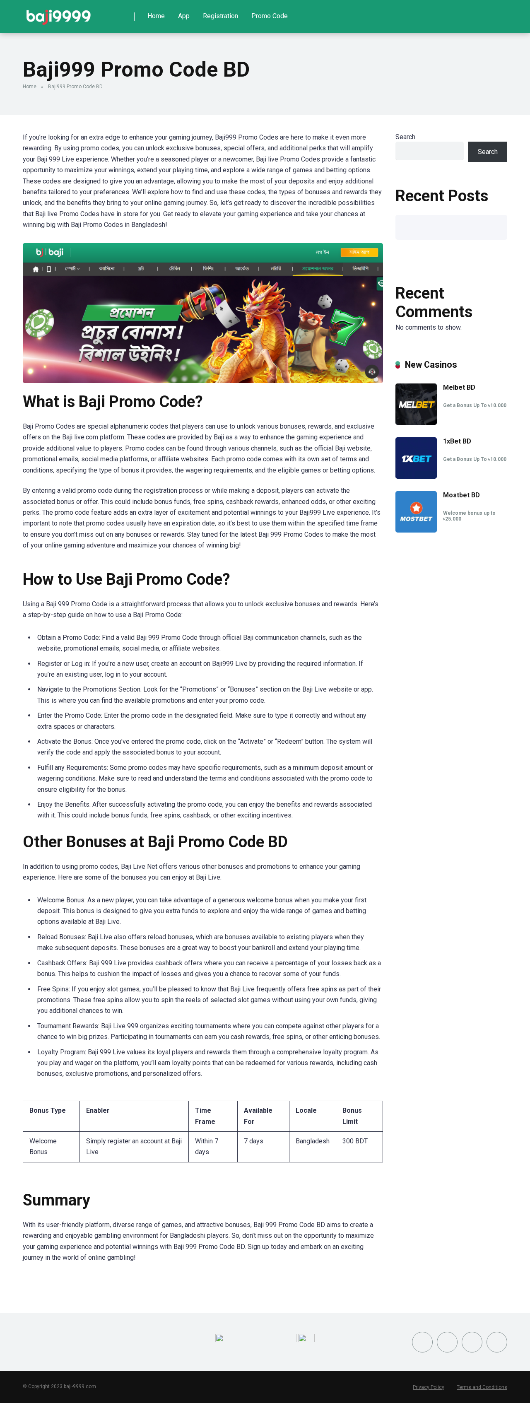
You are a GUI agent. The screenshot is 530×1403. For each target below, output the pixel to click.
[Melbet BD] (416, 423)
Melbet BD (459, 387)
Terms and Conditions (482, 1387)
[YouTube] (472, 1342)
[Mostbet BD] (416, 530)
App (184, 16)
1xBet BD (457, 441)
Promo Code (269, 16)
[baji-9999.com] (59, 13)
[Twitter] (447, 1342)
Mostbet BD (461, 495)
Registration (220, 16)
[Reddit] (497, 1342)
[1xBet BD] (416, 476)
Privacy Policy (428, 1387)
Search (405, 137)
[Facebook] (422, 1342)
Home (156, 16)
